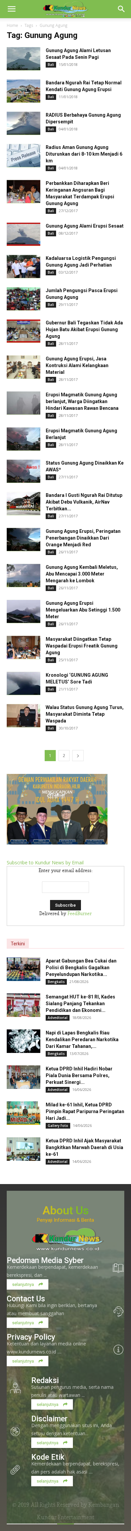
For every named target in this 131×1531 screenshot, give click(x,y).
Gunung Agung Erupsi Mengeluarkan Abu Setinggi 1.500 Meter (83, 609)
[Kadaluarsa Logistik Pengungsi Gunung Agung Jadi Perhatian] (23, 266)
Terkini (18, 943)
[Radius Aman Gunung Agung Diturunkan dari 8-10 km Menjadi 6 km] (23, 155)
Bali (51, 64)
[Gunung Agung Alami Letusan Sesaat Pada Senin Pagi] (23, 59)
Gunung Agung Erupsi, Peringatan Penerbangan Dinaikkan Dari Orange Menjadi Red (83, 537)
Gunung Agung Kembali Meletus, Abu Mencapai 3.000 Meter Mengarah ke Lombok (82, 573)
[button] (11, 9)
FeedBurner (80, 913)
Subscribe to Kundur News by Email (45, 862)
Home (12, 25)
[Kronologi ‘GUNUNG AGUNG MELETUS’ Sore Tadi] (23, 683)
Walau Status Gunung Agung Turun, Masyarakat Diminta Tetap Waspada (85, 714)
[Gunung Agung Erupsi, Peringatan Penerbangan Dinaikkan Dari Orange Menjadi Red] (23, 539)
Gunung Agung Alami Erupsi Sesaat (85, 226)
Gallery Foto (58, 1125)
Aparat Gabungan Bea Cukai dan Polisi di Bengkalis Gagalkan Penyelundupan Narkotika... (81, 967)
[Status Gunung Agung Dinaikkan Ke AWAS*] (23, 471)
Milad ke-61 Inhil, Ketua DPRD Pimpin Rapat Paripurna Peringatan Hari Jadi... (85, 1111)
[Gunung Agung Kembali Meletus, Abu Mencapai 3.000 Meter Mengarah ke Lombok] (23, 575)
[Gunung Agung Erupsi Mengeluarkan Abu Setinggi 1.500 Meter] (23, 611)
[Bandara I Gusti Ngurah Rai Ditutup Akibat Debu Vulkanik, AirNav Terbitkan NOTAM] (23, 503)
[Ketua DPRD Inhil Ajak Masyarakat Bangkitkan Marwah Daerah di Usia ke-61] (23, 1149)
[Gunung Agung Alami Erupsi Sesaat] (23, 234)
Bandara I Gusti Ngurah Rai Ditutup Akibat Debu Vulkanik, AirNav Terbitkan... (84, 502)
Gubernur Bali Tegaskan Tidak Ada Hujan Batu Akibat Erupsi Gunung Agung (84, 329)
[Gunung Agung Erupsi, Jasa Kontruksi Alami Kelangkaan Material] (23, 367)
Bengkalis (56, 981)
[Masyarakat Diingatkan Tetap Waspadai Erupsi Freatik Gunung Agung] (23, 647)
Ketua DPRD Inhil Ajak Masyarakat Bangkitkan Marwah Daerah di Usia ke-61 (84, 1147)
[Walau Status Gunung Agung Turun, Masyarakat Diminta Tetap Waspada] (23, 716)
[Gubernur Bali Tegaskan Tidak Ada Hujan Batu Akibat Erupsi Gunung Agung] (23, 331)
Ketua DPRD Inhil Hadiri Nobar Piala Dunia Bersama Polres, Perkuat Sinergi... (79, 1075)
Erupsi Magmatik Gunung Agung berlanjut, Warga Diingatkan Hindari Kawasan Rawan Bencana (82, 401)
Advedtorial (58, 1017)
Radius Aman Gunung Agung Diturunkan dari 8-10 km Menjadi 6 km (84, 154)
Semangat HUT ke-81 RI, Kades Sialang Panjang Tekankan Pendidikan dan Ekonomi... (80, 1003)
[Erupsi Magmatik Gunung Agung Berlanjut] (23, 439)
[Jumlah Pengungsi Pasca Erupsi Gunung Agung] (23, 299)
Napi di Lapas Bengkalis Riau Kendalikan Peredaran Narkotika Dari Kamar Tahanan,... (82, 1039)
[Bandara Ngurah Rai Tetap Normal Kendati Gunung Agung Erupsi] (23, 91)
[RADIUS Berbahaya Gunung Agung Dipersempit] (23, 123)
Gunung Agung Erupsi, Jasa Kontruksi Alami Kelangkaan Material (77, 365)
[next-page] (78, 755)
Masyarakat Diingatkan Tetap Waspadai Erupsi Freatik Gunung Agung (82, 645)
